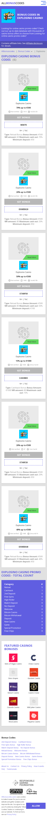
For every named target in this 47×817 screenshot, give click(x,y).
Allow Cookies (36, 806)
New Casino (9, 621)
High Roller (9, 599)
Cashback (8, 590)
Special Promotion (12, 628)
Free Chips (9, 631)
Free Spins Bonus (8, 745)
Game (7, 624)
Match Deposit (11, 603)
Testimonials (12, 769)
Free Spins (9, 596)
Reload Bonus (6, 750)
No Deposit (9, 606)
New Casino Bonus (22, 756)
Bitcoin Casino (10, 612)
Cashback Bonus (24, 742)
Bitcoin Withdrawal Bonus (30, 753)
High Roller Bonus (24, 745)
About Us (5, 766)
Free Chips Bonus (30, 759)
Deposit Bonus (7, 756)
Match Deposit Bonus (10, 748)
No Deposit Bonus (27, 748)
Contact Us (15, 766)
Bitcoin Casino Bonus (9, 753)
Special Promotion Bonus (11, 759)
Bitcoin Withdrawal (12, 615)
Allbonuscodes (8, 51)
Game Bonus (37, 756)
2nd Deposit (9, 593)
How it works (39, 766)
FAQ (3, 769)
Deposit (7, 618)
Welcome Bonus (20, 750)
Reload (7, 587)
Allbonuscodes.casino (9, 797)
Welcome (8, 609)
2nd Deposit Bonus (9, 742)
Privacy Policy (11, 814)
